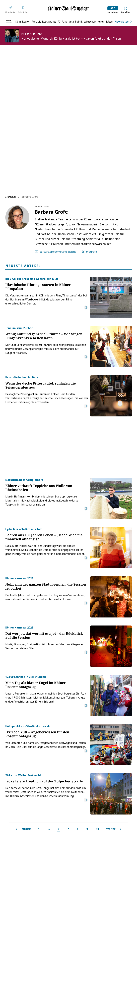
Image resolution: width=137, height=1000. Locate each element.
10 (97, 829)
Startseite (10, 197)
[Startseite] (68, 8)
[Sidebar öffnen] (8, 21)
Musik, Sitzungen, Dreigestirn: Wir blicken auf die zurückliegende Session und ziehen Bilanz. (44, 646)
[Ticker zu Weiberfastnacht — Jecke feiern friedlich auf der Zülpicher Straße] (111, 794)
